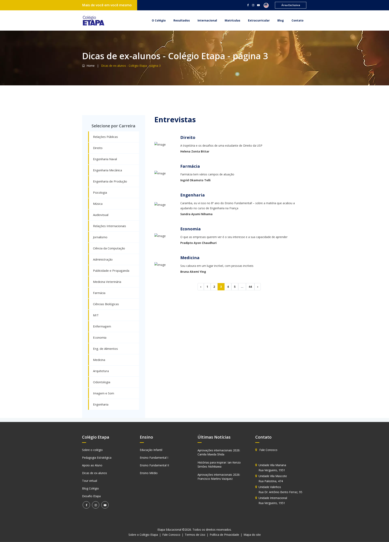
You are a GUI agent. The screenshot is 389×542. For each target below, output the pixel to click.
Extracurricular (259, 20)
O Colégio (159, 20)
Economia (99, 337)
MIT (96, 315)
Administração (103, 259)
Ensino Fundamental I (154, 457)
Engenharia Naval (105, 159)
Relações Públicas (105, 137)
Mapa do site (252, 535)
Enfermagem (102, 326)
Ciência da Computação (109, 248)
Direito (98, 148)
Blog (280, 20)
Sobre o (143, 535)
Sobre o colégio (92, 450)
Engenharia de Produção (110, 181)
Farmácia (99, 293)
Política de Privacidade (224, 535)
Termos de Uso (195, 535)
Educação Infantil (151, 450)
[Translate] (265, 5)
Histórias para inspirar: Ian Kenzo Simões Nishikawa (219, 464)
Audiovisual (100, 215)
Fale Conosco (268, 450)
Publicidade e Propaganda (111, 270)
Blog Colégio (90, 488)
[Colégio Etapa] (93, 20)
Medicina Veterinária (107, 282)
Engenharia (100, 404)
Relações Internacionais (109, 226)
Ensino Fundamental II (154, 465)
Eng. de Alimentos (105, 349)
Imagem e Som (103, 393)
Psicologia (100, 192)
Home (90, 66)
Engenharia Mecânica (107, 170)
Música (98, 204)
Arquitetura (101, 371)
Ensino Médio (149, 473)
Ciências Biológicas (106, 304)
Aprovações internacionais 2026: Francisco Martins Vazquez (219, 477)
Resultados (181, 20)
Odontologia (101, 382)
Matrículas (232, 20)
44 (250, 287)
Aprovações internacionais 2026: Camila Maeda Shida (219, 452)
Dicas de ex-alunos (94, 473)
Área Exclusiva (290, 5)
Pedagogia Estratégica (96, 457)
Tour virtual (89, 481)
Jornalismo (100, 237)
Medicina (99, 360)
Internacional (207, 20)
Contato (298, 20)
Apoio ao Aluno (92, 465)
